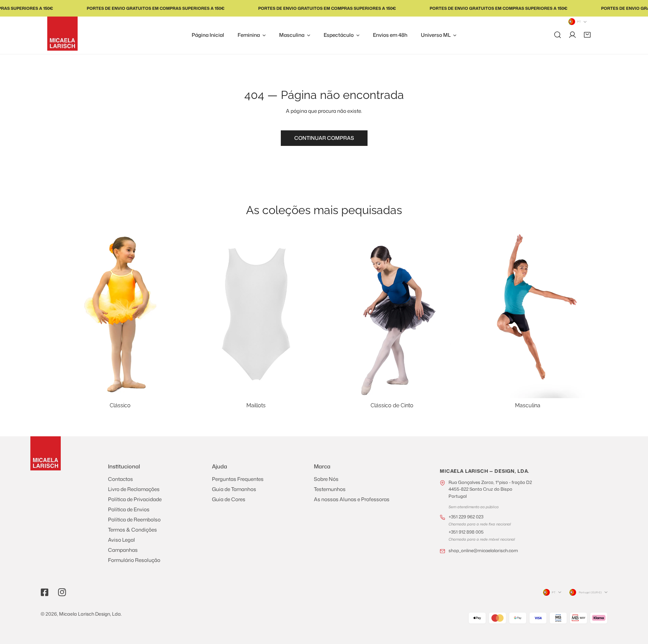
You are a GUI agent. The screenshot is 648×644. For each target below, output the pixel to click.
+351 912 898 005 (466, 532)
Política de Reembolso (134, 519)
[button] (587, 34)
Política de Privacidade (135, 499)
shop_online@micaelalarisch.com (483, 550)
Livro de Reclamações (134, 489)
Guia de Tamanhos (234, 489)
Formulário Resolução (134, 560)
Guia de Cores (228, 499)
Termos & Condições (132, 529)
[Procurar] (557, 34)
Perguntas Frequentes (238, 479)
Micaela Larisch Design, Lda (90, 614)
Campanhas (123, 549)
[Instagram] (62, 592)
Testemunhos (330, 489)
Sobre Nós (326, 479)
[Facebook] (44, 592)
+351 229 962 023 (466, 517)
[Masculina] (528, 314)
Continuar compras (324, 137)
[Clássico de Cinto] (392, 314)
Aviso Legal (121, 539)
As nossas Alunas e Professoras (351, 499)
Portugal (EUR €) (590, 592)
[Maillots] (256, 314)
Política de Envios (129, 509)
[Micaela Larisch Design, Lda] (62, 34)
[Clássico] (120, 314)
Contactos (120, 479)
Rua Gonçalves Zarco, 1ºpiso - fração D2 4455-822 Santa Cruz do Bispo (490, 489)
